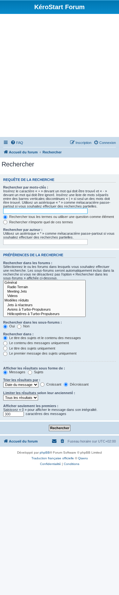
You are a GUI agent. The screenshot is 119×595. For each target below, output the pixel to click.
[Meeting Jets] (44, 291)
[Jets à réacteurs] (44, 305)
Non (26, 326)
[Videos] (44, 296)
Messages (16, 372)
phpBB (45, 452)
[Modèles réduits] (44, 300)
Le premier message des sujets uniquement (42, 353)
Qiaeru (83, 458)
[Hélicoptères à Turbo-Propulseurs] (44, 314)
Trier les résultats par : (21, 380)
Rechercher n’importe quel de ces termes (40, 222)
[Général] (44, 283)
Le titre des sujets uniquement (31, 348)
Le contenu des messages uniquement (38, 343)
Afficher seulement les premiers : (30, 406)
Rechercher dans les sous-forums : (32, 322)
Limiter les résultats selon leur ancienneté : (39, 393)
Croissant (53, 384)
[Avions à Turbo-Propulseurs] (44, 309)
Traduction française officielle (52, 458)
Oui (11, 326)
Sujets (38, 372)
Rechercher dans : (18, 334)
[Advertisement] (59, 76)
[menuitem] (16, 142)
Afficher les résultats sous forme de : (34, 368)
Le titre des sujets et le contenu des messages (44, 338)
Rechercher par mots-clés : (25, 187)
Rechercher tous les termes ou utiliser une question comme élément (61, 217)
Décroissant (79, 384)
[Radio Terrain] (44, 287)
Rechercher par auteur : (23, 230)
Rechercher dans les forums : (27, 263)
